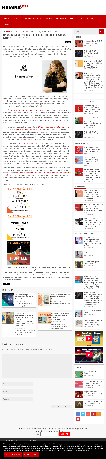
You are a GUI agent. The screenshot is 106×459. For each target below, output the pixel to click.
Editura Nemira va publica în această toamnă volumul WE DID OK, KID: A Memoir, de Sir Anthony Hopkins (93, 208)
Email (38, 434)
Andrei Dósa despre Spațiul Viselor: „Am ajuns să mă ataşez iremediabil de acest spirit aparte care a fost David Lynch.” (93, 222)
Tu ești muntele (28, 143)
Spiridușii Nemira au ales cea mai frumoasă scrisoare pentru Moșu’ (93, 323)
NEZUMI (90, 18)
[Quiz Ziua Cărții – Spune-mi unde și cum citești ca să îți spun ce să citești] (79, 387)
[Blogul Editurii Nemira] (15, 11)
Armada (49, 18)
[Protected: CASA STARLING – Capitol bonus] (79, 57)
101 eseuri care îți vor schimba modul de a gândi (27, 110)
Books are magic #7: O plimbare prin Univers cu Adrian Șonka (24, 297)
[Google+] (88, 414)
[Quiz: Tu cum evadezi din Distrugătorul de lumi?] (79, 407)
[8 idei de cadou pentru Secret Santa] (79, 267)
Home (8, 32)
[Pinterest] (78, 419)
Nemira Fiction (61, 18)
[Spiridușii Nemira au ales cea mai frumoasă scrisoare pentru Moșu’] (79, 326)
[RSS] (98, 414)
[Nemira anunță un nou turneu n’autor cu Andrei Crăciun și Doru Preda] (79, 153)
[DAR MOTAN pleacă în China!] (79, 316)
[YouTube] (93, 414)
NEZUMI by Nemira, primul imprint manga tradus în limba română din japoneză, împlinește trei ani (93, 242)
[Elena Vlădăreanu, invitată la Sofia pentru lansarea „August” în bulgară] (79, 163)
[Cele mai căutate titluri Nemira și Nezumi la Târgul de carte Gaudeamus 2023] (44, 324)
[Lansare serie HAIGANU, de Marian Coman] (79, 47)
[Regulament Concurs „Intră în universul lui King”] (79, 397)
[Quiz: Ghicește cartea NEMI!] (79, 377)
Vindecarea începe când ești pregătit (27, 129)
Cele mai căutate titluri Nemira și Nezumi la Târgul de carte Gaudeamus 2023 (60, 316)
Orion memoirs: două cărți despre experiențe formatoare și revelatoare (61, 297)
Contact (6, 24)
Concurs (78, 367)
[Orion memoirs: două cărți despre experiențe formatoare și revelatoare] (44, 305)
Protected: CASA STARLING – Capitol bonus (91, 53)
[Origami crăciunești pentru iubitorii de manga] (79, 257)
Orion (80, 18)
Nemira (12, 38)
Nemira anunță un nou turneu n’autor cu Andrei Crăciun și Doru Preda (92, 149)
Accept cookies (31, 454)
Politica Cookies (13, 454)
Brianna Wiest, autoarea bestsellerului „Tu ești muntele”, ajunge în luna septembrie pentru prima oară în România (92, 194)
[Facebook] (78, 414)
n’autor (72, 18)
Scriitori (15, 18)
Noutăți (78, 37)
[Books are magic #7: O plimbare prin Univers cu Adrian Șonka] (8, 305)
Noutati (6, 18)
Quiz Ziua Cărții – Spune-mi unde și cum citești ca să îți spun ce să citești (93, 383)
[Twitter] (83, 414)
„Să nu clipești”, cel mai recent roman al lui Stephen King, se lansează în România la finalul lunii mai (92, 122)
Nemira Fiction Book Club (33, 18)
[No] (103, 450)
